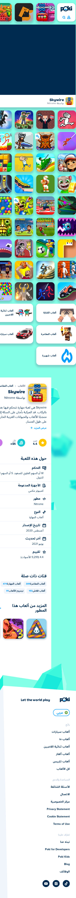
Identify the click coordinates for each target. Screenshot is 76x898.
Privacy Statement (58, 809)
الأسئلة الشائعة (60, 787)
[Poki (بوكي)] (66, 9)
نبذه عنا (65, 842)
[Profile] (68, 17)
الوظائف (65, 871)
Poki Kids (64, 856)
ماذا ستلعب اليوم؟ (63, 17)
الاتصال (65, 794)
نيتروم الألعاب (14, 591)
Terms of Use (61, 824)
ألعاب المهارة (11, 584)
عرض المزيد (40, 427)
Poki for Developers (57, 849)
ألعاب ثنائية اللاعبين (57, 746)
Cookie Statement (58, 816)
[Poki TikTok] (66, 883)
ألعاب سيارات (61, 732)
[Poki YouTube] (45, 883)
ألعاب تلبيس (61, 761)
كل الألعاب (63, 769)
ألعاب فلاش (37, 591)
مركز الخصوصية (60, 801)
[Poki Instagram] (56, 883)
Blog (67, 864)
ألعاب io (64, 739)
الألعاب (21, 386)
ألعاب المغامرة (35, 584)
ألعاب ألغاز (63, 754)
